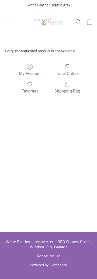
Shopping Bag (67, 91)
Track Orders (67, 73)
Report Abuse (49, 256)
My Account (30, 73)
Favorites (29, 91)
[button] (48, 21)
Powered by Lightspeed (48, 265)
